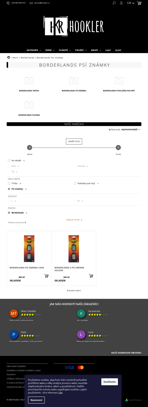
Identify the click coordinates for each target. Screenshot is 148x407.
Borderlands (19, 212)
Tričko (16, 183)
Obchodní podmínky (16, 366)
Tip (14, 171)
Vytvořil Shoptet (135, 400)
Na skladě (18, 160)
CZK (129, 2)
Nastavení (36, 400)
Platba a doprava (15, 382)
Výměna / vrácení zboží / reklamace (23, 378)
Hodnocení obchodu (17, 387)
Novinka (83, 166)
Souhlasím (109, 381)
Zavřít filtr (74, 141)
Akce (15, 166)
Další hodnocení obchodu (126, 352)
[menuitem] (34, 50)
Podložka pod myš (88, 183)
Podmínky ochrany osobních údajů (24, 370)
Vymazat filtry (73, 220)
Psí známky (19, 188)
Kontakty (11, 374)
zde (60, 392)
